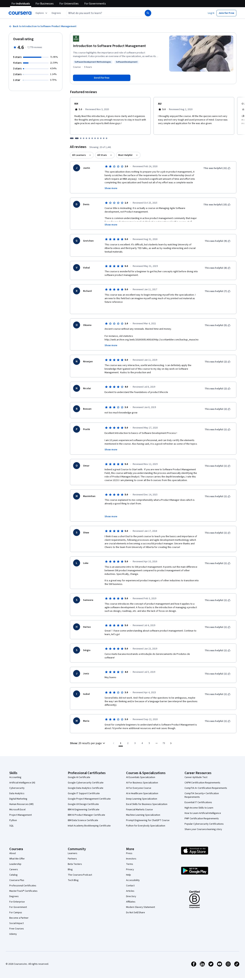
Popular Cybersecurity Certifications (204, 824)
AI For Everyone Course (138, 788)
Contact (130, 885)
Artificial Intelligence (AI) (22, 782)
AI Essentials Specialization (140, 777)
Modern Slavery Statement (140, 907)
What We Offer (17, 859)
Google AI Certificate (79, 777)
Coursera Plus (16, 880)
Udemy (13, 934)
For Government (18, 907)
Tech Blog (73, 880)
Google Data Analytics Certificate (85, 788)
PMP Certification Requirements (202, 818)
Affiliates (130, 902)
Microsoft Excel (17, 809)
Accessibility (133, 880)
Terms (129, 864)
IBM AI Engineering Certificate (83, 809)
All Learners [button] (79, 155)
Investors (131, 859)
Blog (70, 869)
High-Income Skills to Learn (199, 808)
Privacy (130, 869)
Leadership (15, 864)
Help (128, 875)
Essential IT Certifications (198, 802)
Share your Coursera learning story (203, 829)
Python (13, 820)
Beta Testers (75, 864)
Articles (130, 891)
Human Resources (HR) (21, 804)
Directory (131, 896)
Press (129, 853)
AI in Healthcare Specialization (142, 793)
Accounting (15, 777)
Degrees (14, 896)
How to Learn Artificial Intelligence (203, 813)
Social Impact (16, 923)
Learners (72, 853)
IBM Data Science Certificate (83, 820)
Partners (72, 859)
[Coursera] (20, 13)
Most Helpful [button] (125, 155)
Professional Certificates (22, 885)
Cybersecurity (17, 788)
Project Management (20, 815)
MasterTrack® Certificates (23, 891)
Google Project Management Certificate (89, 799)
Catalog (13, 875)
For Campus (15, 912)
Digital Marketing (18, 799)
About (12, 853)
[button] (56, 13)
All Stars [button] (102, 155)
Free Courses (16, 928)
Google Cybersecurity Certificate (85, 782)
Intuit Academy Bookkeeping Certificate (89, 826)
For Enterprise (17, 902)
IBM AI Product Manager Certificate (86, 815)
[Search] (148, 13)
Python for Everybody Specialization (145, 826)
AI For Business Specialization (142, 782)
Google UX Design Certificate (83, 804)
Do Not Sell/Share (135, 912)
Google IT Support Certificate (84, 793)
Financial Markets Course (139, 809)
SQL (11, 826)
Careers (13, 869)
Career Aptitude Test (196, 777)
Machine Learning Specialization (143, 815)
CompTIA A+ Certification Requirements (206, 788)
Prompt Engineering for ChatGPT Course (147, 820)
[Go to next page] (171, 743)
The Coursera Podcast (80, 875)
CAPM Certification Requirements (202, 782)
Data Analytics (16, 793)
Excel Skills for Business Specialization (146, 804)
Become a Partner (19, 918)
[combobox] (101, 13)
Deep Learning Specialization (141, 799)
